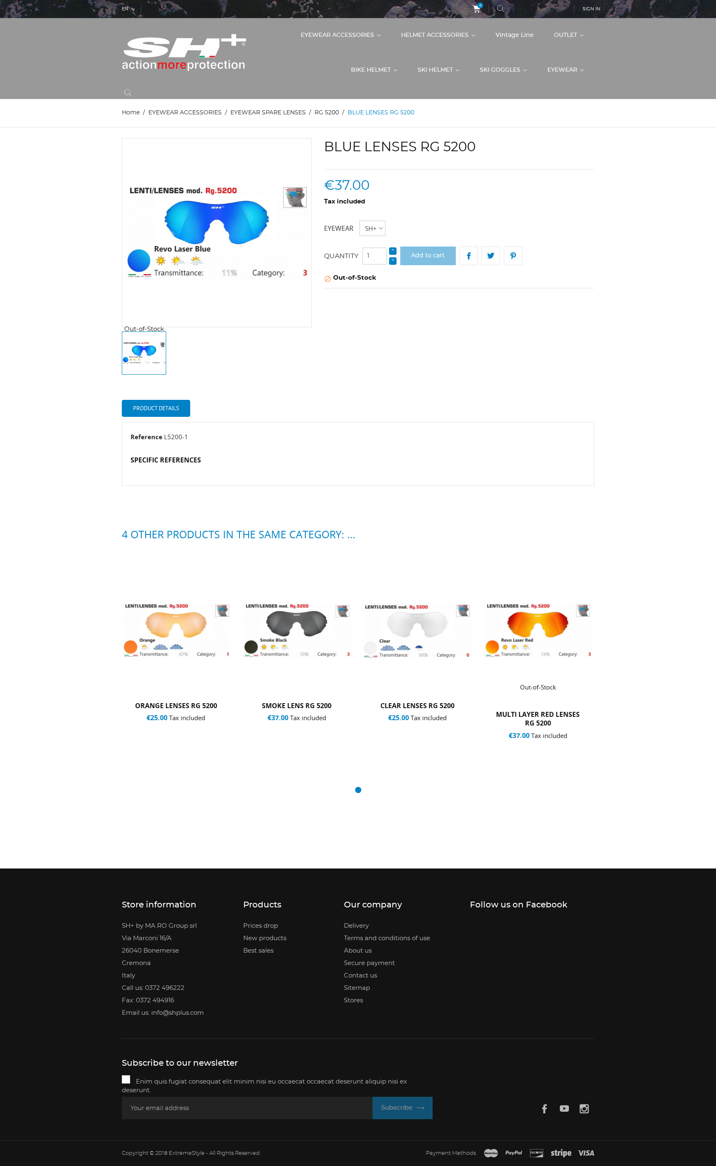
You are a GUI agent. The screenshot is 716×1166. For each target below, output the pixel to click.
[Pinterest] (513, 256)
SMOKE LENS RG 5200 (296, 705)
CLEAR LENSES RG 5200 (417, 705)
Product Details (156, 408)
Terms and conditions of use (387, 938)
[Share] (469, 256)
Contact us (360, 975)
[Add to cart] (150, 746)
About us (358, 951)
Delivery (356, 926)
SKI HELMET (436, 70)
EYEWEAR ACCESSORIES (338, 35)
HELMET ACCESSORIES (435, 35)
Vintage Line (515, 35)
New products (264, 938)
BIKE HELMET (371, 70)
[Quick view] (179, 746)
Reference (146, 437)
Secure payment (369, 963)
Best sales (258, 951)
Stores (353, 1000)
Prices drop (260, 926)
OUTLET (566, 35)
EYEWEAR (563, 70)
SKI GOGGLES (501, 70)
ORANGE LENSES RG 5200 (176, 705)
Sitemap (357, 988)
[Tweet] (490, 256)
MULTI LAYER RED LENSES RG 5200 (538, 719)
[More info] (205, 746)
